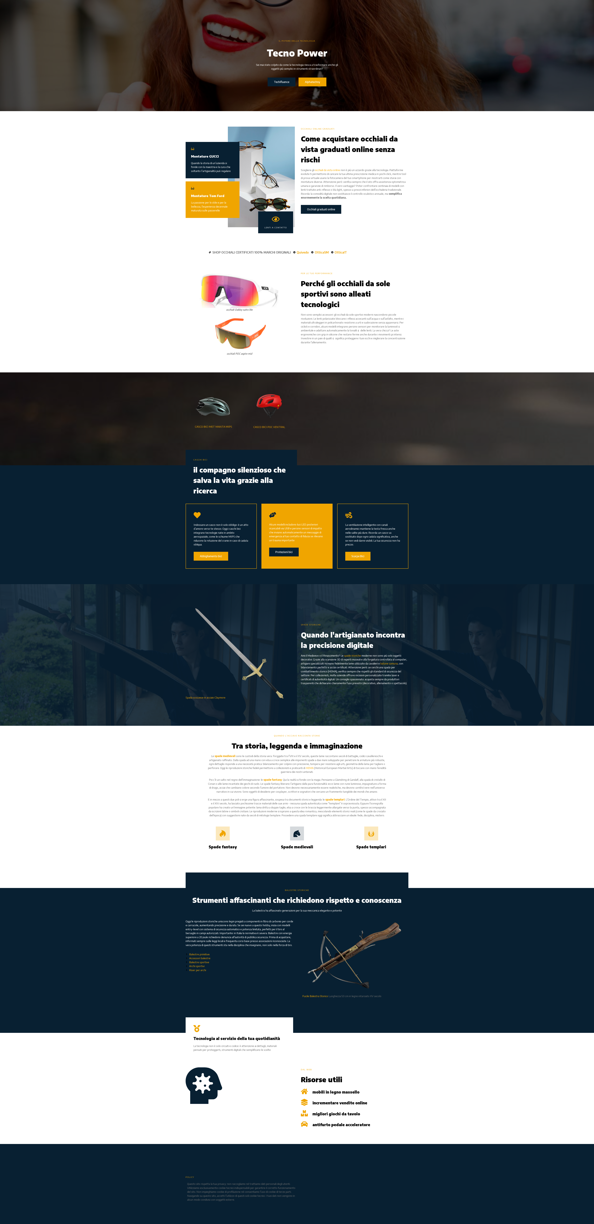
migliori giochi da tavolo (336, 1113)
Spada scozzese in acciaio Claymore (205, 697)
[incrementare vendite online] (304, 1102)
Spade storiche (311, 624)
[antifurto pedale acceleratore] (304, 1124)
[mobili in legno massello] (304, 1091)
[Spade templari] (371, 833)
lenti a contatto (276, 227)
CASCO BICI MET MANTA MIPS (213, 426)
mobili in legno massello (335, 1091)
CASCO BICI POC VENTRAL (269, 427)
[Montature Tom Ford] (192, 188)
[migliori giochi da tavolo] (304, 1113)
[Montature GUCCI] (192, 148)
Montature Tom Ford (207, 196)
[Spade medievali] (297, 833)
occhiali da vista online (327, 170)
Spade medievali (297, 846)
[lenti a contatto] (276, 219)
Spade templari (371, 846)
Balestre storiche (297, 890)
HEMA (310, 768)
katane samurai (389, 663)
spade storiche (352, 655)
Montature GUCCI (205, 156)
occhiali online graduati (318, 129)
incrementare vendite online (339, 1102)
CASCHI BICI (200, 459)
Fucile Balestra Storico (315, 996)
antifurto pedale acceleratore (341, 1124)
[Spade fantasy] (223, 833)
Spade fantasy (223, 846)
